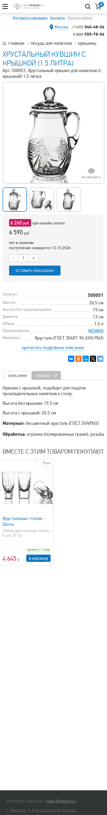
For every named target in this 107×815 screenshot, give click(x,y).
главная (16, 43)
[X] (93, 359)
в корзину (38, 558)
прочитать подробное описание (53, 347)
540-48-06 (87, 26)
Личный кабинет (80, 18)
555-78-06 (88, 34)
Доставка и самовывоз (30, 18)
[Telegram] (100, 359)
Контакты (57, 18)
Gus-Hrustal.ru (60, 801)
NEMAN (95, 331)
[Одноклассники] (78, 359)
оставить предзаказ (35, 270)
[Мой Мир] (86, 359)
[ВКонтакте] (71, 359)
